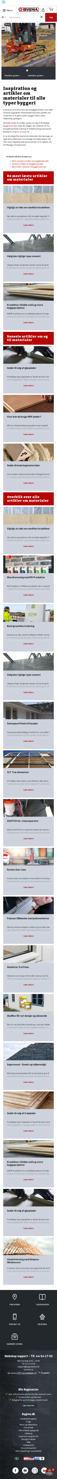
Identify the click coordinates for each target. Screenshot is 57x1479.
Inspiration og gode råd (28, 1436)
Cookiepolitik (28, 1445)
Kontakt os (28, 1369)
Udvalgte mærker (28, 1439)
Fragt (28, 1421)
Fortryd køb (28, 1427)
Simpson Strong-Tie (20, 132)
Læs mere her (28, 1405)
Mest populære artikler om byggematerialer (30, 161)
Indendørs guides (35, 75)
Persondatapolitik (28, 1448)
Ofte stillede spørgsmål (29, 1430)
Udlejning (28, 1433)
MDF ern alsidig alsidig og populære (22, 425)
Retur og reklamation (28, 1424)
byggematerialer (10, 126)
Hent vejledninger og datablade (28, 1451)
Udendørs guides (11, 75)
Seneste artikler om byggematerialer (27, 164)
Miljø (28, 1442)
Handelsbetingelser (28, 1419)
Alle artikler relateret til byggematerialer (29, 167)
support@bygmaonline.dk (28, 1366)
